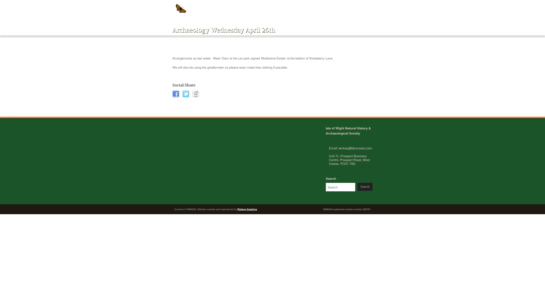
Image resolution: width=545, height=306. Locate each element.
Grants (334, 7)
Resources (316, 7)
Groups (275, 7)
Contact (361, 7)
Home (235, 7)
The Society (254, 7)
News (347, 7)
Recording (294, 7)
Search (331, 178)
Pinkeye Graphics (247, 209)
